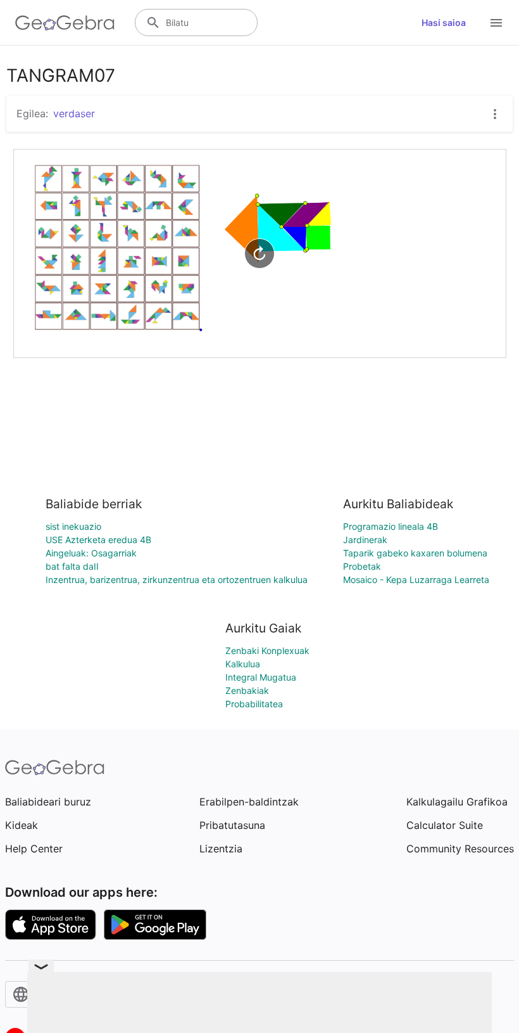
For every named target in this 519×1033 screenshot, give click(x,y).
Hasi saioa (444, 22)
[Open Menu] (496, 22)
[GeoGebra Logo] (65, 22)
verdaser (74, 113)
